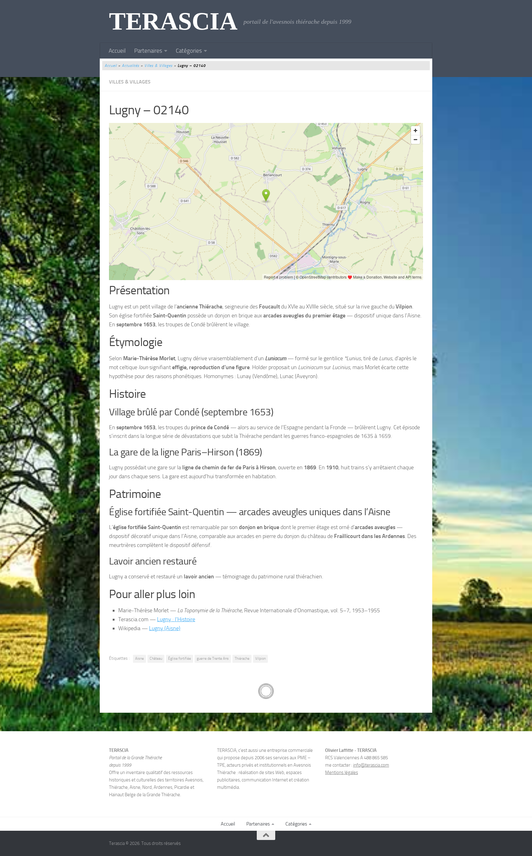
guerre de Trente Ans (213, 658)
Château (156, 658)
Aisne (139, 658)
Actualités (130, 65)
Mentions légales (341, 772)
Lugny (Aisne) (164, 628)
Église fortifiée (179, 658)
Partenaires (148, 50)
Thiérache (242, 658)
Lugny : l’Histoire (176, 619)
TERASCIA (173, 21)
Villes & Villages (158, 65)
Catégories (189, 50)
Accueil (117, 50)
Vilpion (260, 658)
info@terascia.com (371, 765)
